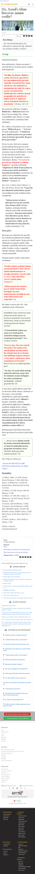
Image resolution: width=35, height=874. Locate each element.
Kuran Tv (5, 853)
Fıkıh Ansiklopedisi (6, 753)
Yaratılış (3, 741)
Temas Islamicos (21, 831)
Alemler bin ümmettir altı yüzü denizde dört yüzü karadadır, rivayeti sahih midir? (17, 573)
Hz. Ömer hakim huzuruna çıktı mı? (15, 678)
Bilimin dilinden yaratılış (7, 749)
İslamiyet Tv (5, 854)
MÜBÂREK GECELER (9, 590)
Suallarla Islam (21, 819)
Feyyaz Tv (5, 851)
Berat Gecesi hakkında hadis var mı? (13, 592)
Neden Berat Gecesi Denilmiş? (11, 576)
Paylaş (19, 36)
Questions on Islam (22, 815)
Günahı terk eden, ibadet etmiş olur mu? (17, 644)
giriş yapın (16, 563)
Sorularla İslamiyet (7, 814)
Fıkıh (2, 730)
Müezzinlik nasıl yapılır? (9, 605)
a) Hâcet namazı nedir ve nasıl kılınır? (16, 639)
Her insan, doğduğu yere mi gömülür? (16, 668)
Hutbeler (3, 757)
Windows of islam (21, 833)
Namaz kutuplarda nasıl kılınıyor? (15, 659)
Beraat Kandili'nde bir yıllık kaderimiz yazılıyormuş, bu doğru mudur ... (15, 466)
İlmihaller (3, 758)
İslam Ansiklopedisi (6, 760)
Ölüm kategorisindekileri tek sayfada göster (16, 549)
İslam (2, 735)
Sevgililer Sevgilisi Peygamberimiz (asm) (12, 751)
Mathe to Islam (21, 835)
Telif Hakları (4, 780)
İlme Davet (5, 819)
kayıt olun (25, 563)
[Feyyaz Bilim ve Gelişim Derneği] (17, 793)
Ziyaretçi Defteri (5, 774)
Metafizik (3, 737)
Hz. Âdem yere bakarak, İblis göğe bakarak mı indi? (18, 598)
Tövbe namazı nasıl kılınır (12, 688)
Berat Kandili (7, 583)
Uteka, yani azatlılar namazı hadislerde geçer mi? (16, 617)
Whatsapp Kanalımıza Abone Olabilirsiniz (18, 718)
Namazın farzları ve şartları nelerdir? (16, 635)
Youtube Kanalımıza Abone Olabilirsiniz (18, 714)
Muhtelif (3, 739)
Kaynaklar (4, 772)
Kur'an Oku (20, 861)
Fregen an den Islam (22, 821)
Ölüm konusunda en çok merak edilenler (15, 552)
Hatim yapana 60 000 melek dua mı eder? (17, 673)
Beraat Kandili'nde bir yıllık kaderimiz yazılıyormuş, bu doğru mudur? (17, 580)
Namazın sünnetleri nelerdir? (14, 664)
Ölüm (5, 547)
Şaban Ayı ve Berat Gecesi (10, 595)
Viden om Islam (21, 826)
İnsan (2, 733)
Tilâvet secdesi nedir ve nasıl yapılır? (16, 655)
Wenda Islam (21, 829)
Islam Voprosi (21, 817)
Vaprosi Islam (21, 824)
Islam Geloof (21, 828)
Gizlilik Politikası (5, 778)
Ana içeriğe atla (4, 0)
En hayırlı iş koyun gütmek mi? (14, 699)
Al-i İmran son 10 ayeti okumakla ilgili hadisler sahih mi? (18, 586)
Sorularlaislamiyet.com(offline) (24, 866)
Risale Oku (5, 845)
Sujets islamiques (21, 836)
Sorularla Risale (6, 844)
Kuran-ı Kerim (6, 815)
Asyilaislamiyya (21, 822)
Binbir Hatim (5, 817)
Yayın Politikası (5, 776)
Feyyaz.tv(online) (22, 868)
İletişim (3, 782)
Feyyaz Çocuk (21, 854)
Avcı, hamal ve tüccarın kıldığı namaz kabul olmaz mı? (17, 619)
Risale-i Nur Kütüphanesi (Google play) (22, 846)
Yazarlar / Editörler (6, 771)
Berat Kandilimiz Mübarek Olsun (12, 570)
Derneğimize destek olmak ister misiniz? (17, 796)
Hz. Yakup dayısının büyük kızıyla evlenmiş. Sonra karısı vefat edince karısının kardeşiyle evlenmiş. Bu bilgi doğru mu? (16, 624)
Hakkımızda (4, 769)
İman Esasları (5, 732)
